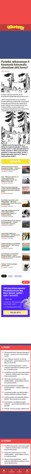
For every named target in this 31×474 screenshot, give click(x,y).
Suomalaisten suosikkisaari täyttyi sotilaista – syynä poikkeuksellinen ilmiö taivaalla (11, 255)
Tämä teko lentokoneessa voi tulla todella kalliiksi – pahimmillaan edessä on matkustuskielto (10, 213)
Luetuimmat (7, 441)
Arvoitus (10, 276)
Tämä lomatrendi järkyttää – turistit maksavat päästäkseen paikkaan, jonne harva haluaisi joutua (10, 189)
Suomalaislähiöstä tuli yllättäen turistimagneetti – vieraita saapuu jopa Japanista (11, 222)
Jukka (2, 71)
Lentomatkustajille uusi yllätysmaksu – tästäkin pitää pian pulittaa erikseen (10, 235)
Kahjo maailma (18, 276)
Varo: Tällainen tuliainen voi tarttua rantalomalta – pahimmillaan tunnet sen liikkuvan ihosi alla (10, 179)
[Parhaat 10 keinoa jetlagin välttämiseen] (26, 267)
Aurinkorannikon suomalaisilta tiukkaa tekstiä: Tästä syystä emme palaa (10, 245)
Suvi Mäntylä (4, 171)
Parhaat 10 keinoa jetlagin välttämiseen (9, 264)
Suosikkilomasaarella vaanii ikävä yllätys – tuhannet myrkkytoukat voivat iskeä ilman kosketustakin (11, 202)
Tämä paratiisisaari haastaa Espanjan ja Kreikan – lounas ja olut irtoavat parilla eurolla (10, 168)
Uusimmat (7, 347)
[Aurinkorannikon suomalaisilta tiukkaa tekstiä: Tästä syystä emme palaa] (26, 247)
